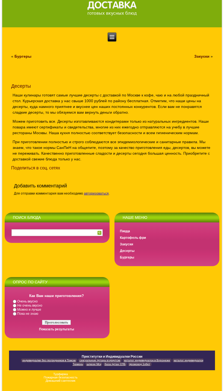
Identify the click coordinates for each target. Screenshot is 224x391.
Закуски (202, 56)
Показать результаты (56, 329)
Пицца (125, 231)
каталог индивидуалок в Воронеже (147, 360)
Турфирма (60, 374)
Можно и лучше (29, 309)
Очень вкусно (27, 301)
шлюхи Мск (94, 364)
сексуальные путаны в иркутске (99, 360)
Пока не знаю (27, 314)
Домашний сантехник (60, 380)
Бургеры (22, 56)
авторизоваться (96, 193)
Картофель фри (133, 238)
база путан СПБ (115, 364)
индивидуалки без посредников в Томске (49, 360)
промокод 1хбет (139, 364)
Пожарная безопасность (61, 377)
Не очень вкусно (29, 305)
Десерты (127, 251)
